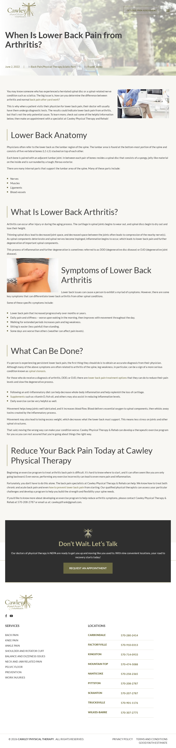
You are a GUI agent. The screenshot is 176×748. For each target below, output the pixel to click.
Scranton (95, 692)
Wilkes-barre (97, 712)
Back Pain (36, 66)
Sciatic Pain (69, 66)
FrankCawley (95, 66)
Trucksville (96, 702)
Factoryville (97, 644)
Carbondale (97, 634)
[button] (168, 10)
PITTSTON (94, 683)
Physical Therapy (52, 66)
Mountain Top (98, 663)
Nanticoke (95, 673)
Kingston (94, 654)
